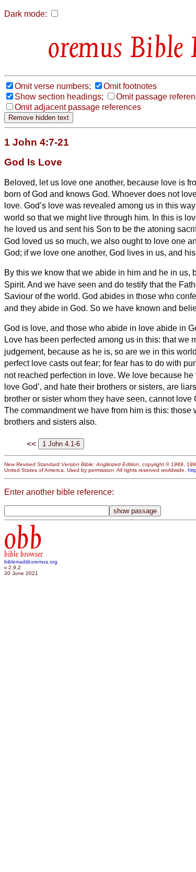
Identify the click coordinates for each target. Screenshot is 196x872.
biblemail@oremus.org (30, 562)
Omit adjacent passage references (78, 107)
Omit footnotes (130, 86)
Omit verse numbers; (53, 86)
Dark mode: (25, 13)
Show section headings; (59, 96)
